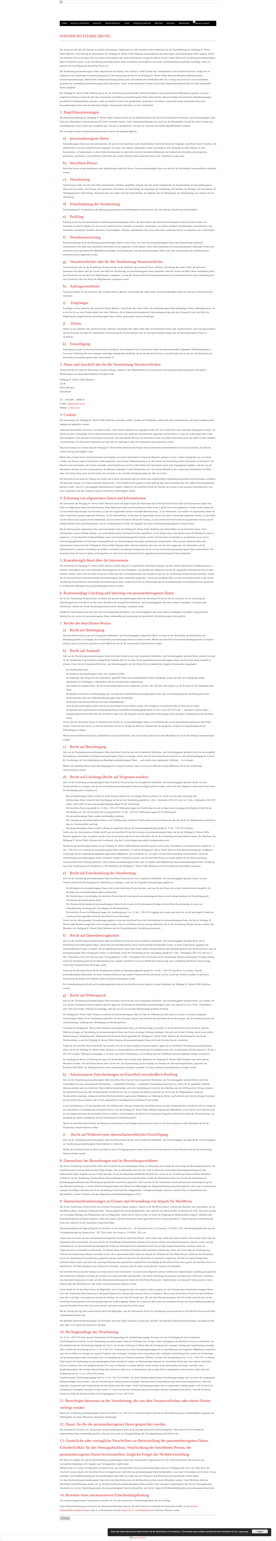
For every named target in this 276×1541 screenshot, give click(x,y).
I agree (260, 1531)
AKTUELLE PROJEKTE (80, 23)
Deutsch (206, 23)
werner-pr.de (74, 408)
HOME (64, 23)
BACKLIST (97, 23)
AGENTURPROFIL (112, 23)
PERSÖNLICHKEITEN (142, 23)
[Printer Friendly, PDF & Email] (65, 1518)
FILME (126, 23)
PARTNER (159, 23)
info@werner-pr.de (76, 404)
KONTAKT (171, 23)
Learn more (243, 1531)
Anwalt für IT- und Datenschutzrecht (137, 1510)
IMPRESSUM (184, 23)
